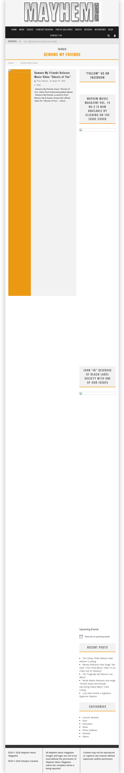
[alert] (97, 636)
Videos (78, 29)
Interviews (100, 29)
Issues (30, 29)
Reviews (88, 29)
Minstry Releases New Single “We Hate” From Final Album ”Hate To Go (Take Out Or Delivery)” (97, 667)
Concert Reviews (44, 29)
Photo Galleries (64, 29)
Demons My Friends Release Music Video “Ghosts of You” (52, 75)
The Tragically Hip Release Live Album (40, 41)
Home (14, 29)
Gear (110, 29)
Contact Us (56, 35)
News (21, 29)
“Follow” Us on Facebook (97, 75)
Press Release (42, 81)
